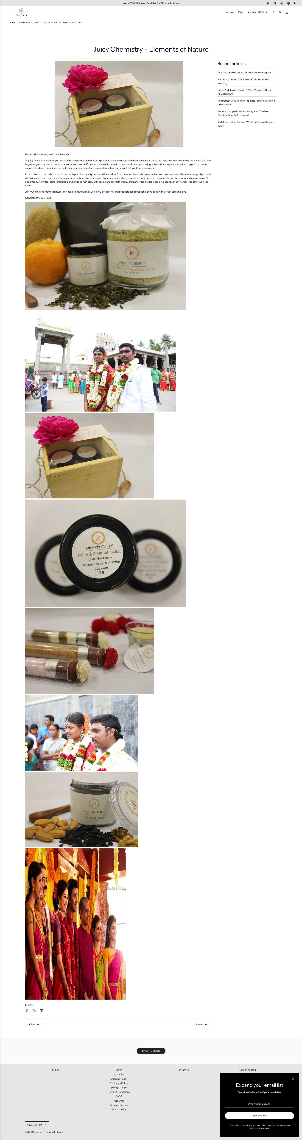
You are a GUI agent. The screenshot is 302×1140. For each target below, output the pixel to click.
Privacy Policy (280, 1125)
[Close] (293, 1078)
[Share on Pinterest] (41, 1011)
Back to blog (151, 1050)
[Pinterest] (288, 3)
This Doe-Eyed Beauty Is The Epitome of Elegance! (245, 72)
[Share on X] (34, 1011)
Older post (35, 1024)
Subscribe (259, 1115)
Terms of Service (257, 1128)
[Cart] (286, 12)
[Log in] (279, 12)
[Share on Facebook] (26, 1011)
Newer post (202, 1024)
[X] (274, 3)
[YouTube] (295, 3)
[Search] (272, 12)
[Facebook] (268, 3)
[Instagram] (281, 3)
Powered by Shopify (54, 1132)
